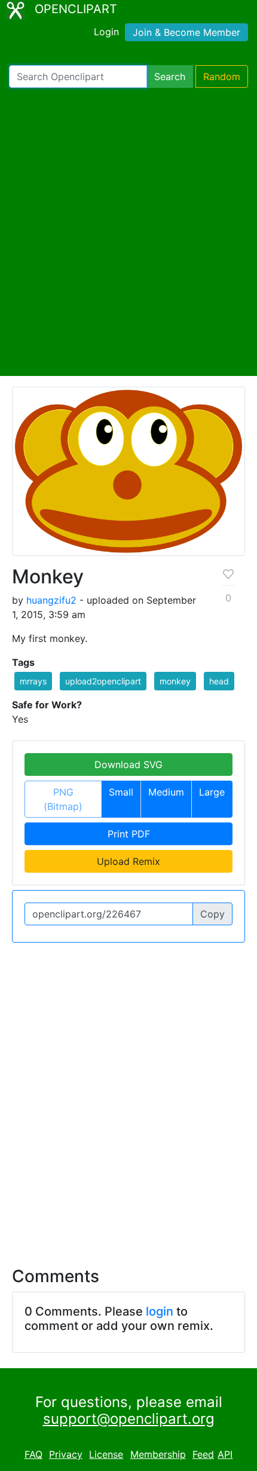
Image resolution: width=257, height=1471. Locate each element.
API (225, 1454)
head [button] (219, 681)
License (106, 1454)
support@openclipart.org (129, 1418)
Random (221, 76)
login (159, 1311)
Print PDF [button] (129, 834)
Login (106, 32)
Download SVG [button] (128, 764)
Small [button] (121, 792)
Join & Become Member (186, 32)
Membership (158, 1454)
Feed (203, 1454)
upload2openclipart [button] (103, 681)
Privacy (65, 1454)
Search (169, 76)
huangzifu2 (51, 600)
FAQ (33, 1454)
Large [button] (212, 792)
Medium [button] (166, 792)
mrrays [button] (33, 681)
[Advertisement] (128, 231)
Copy (212, 914)
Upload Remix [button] (128, 861)
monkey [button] (175, 681)
